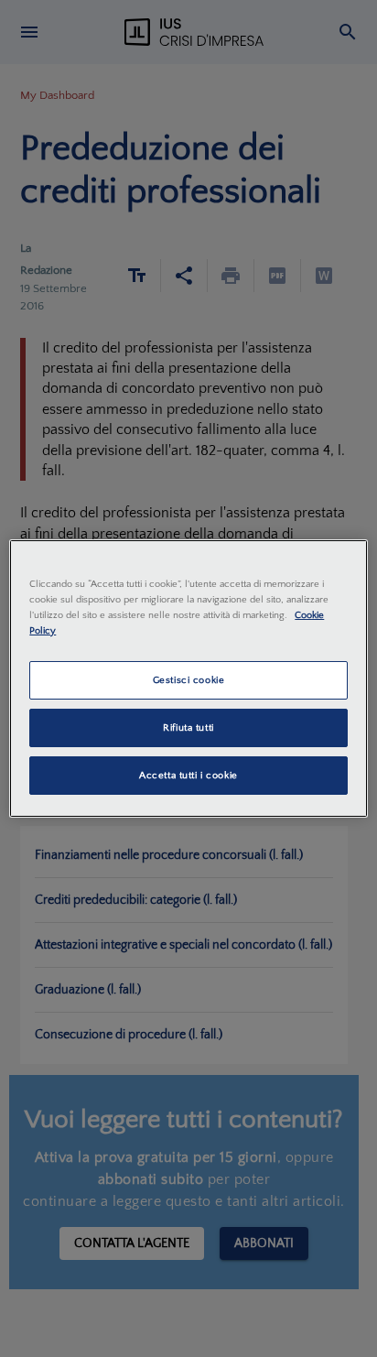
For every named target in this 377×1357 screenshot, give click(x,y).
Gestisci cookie (189, 680)
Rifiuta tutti (188, 727)
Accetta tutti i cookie (188, 775)
